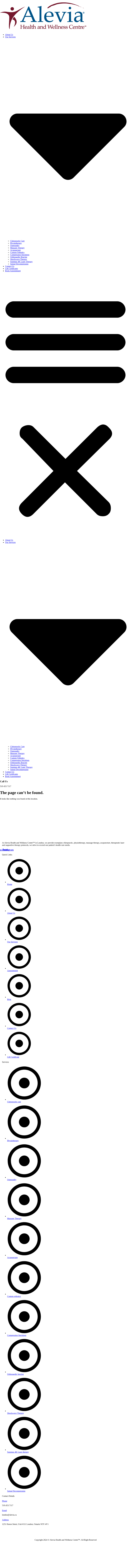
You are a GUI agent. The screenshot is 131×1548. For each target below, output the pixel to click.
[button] (65, 405)
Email (4, 1510)
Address (5, 1520)
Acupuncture (15, 250)
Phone (4, 1501)
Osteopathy (14, 245)
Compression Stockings (19, 255)
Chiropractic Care (17, 241)
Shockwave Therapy (18, 259)
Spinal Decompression (19, 264)
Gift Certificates (11, 268)
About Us (9, 34)
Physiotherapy (16, 243)
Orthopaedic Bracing (18, 257)
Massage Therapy (17, 248)
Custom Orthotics (17, 252)
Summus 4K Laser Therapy (21, 262)
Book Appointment (13, 271)
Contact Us (9, 266)
